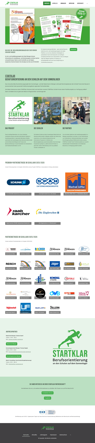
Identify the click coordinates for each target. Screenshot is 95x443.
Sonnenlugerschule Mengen (14, 356)
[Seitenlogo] (11, 3)
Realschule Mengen (11, 344)
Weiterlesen (73, 49)
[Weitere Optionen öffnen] (87, 3)
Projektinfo (47, 398)
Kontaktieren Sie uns (47, 393)
